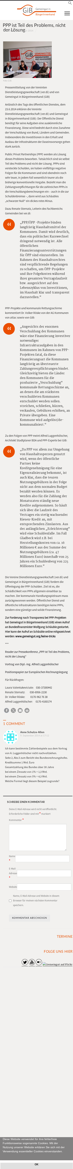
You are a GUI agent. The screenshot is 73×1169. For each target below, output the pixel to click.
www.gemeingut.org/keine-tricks (35, 636)
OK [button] (36, 1164)
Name (12, 859)
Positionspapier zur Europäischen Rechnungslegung (36, 672)
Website (13, 887)
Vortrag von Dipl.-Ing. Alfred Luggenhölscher (32, 664)
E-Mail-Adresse (13, 873)
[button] (3, 1155)
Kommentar (16, 820)
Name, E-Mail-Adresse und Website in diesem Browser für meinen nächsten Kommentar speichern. (36, 900)
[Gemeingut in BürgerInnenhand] (36, 10)
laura (10, 30)
